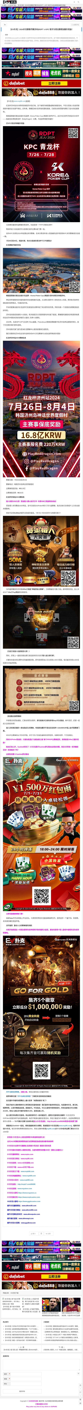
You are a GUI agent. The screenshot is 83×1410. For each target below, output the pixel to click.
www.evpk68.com (26, 1180)
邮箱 (7, 1379)
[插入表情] (78, 1373)
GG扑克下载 (12, 5)
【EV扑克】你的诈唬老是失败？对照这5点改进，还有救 (22, 1337)
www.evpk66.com (27, 1171)
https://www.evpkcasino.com (29, 1197)
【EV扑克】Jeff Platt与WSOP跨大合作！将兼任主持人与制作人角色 (25, 1332)
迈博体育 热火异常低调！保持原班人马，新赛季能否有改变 (63, 1332)
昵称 (7, 1374)
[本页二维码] (80, 1403)
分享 (49, 1233)
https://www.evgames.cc (27, 1193)
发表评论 (76, 25)
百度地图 (54, 1401)
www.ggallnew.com (28, 1223)
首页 (5, 5)
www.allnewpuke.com (31, 1214)
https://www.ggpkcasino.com (29, 1201)
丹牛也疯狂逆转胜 (24, 1096)
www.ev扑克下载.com (26, 1167)
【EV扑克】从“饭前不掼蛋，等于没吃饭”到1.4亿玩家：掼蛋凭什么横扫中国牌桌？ (31, 1311)
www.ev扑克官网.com (26, 1163)
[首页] (80, 1385)
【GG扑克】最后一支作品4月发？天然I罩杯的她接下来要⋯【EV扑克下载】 (28, 1340)
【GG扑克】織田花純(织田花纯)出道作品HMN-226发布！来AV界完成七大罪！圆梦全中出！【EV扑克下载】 (38, 1334)
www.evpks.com (27, 1154)
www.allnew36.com (29, 1206)
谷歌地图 (60, 1401)
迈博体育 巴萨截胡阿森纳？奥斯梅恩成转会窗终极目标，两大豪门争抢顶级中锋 (51, 1315)
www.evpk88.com (29, 1176)
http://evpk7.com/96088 (26, 1184)
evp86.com (51, 1129)
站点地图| (48, 1401)
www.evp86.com (20, 101)
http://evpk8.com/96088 (56, 1121)
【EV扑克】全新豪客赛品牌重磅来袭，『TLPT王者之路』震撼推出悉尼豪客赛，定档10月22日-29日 (35, 1329)
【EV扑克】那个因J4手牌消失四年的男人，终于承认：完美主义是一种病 (11, 1309)
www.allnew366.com (29, 1210)
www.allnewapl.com (26, 1218)
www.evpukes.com (25, 1188)
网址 (5, 1384)
